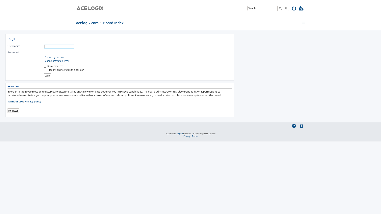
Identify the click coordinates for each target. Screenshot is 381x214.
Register (13, 110)
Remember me (55, 66)
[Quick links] (303, 23)
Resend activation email (56, 60)
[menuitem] (294, 9)
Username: (14, 46)
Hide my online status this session (65, 69)
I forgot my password (55, 57)
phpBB (180, 133)
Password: (13, 52)
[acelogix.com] (91, 8)
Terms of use (15, 101)
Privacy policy (33, 101)
